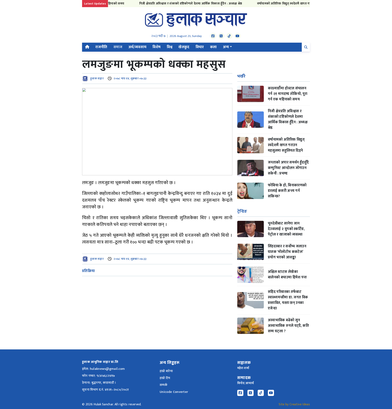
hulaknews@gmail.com (107, 369)
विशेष (156, 47)
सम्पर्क (163, 385)
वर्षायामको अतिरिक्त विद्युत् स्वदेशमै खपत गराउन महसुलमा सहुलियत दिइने (294, 3)
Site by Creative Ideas (294, 404)
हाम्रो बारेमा (166, 371)
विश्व (170, 47)
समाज (118, 47)
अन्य (226, 47)
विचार (200, 47)
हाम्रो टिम (165, 378)
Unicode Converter (174, 392)
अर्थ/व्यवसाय (137, 47)
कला (213, 47)
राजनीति (101, 47)
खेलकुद (183, 47)
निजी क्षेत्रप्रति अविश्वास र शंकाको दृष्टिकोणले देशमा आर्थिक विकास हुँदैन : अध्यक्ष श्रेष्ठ (183, 3)
